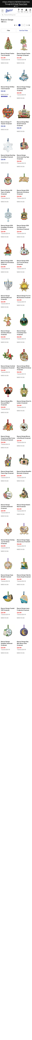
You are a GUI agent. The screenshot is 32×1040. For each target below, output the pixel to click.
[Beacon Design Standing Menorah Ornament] (8, 286)
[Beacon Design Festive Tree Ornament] (8, 43)
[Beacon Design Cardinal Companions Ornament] (8, 356)
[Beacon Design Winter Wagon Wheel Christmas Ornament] (24, 356)
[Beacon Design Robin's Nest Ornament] (24, 494)
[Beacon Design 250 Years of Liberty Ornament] (8, 180)
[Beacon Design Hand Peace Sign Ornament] (8, 461)
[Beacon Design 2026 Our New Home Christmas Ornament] (24, 215)
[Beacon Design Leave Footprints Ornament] (24, 598)
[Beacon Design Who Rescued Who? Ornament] (8, 391)
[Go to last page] (28, 25)
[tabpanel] (16, 2)
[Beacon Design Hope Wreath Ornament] (8, 565)
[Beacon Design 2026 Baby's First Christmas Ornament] (8, 250)
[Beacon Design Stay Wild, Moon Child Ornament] (24, 631)
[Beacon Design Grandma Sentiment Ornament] (8, 494)
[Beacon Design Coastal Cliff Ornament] (8, 598)
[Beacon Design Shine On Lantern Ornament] (24, 391)
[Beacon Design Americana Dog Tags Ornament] (24, 145)
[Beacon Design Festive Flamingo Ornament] (24, 43)
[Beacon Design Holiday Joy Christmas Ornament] (8, 530)
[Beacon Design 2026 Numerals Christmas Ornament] (24, 180)
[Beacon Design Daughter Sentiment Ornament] (8, 631)
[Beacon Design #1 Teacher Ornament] (8, 112)
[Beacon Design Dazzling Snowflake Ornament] (8, 145)
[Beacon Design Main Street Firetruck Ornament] (24, 112)
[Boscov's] (9, 10)
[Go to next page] (27, 25)
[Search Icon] (2, 14)
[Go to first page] (15, 25)
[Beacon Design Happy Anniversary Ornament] (24, 530)
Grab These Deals (20, 4)
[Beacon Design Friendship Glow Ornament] (24, 321)
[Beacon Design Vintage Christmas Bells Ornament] (24, 77)
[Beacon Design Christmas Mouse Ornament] (8, 321)
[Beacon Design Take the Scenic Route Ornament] (24, 565)
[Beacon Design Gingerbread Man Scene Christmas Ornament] (8, 426)
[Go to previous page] (17, 25)
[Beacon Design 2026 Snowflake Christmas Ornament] (8, 215)
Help (19, 11)
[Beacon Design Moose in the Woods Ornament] (24, 426)
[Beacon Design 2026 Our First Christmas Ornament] (24, 250)
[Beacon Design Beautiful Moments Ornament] (24, 461)
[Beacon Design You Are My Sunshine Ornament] (24, 286)
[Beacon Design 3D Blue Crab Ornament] (8, 77)
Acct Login (26, 11)
